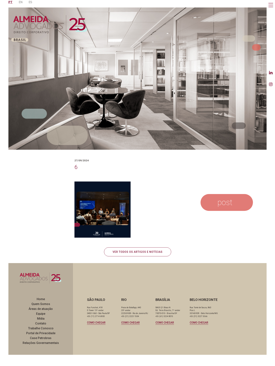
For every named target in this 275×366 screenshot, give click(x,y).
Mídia (41, 318)
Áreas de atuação (41, 309)
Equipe (40, 313)
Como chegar (96, 322)
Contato (40, 323)
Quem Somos (40, 304)
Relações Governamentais (41, 343)
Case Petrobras (40, 338)
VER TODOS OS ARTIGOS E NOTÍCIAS (138, 251)
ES (30, 2)
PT (10, 2)
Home (41, 299)
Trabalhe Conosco (41, 328)
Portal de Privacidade (40, 333)
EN (20, 2)
